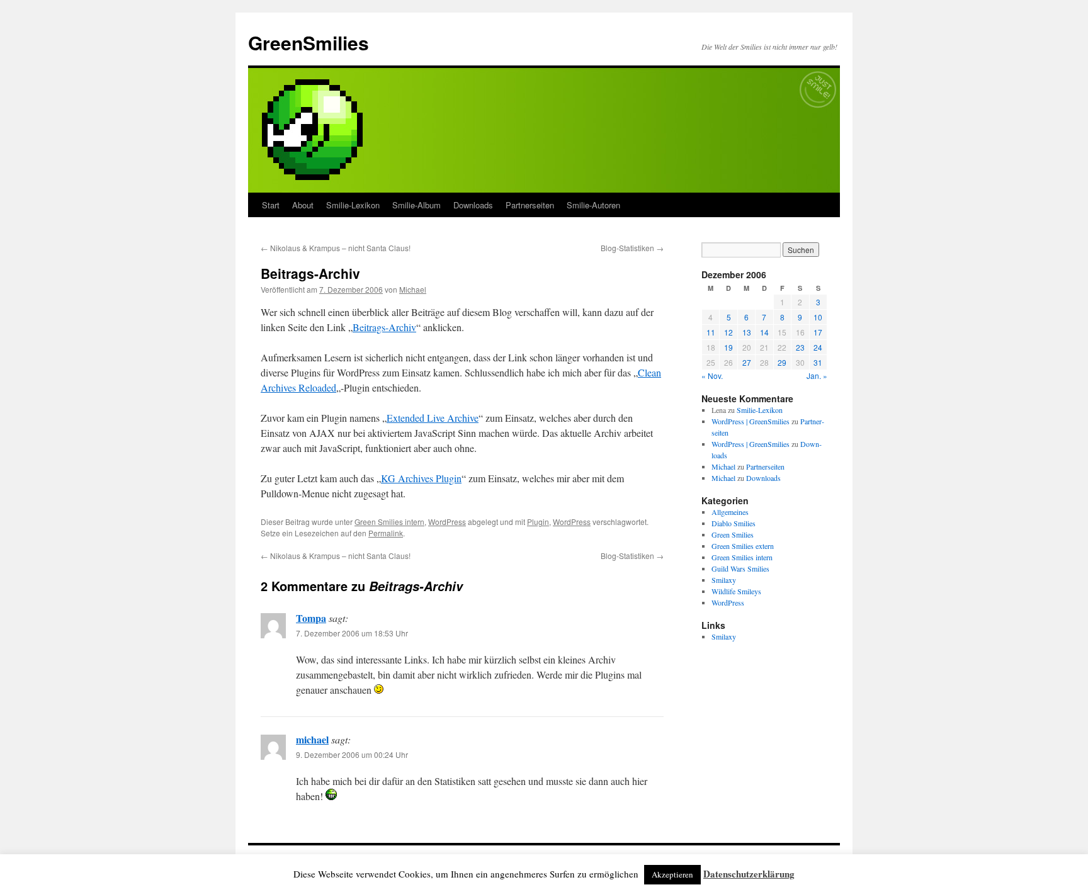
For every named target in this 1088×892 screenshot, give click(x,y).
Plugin (538, 521)
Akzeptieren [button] (672, 874)
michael (312, 739)
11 (710, 332)
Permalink (385, 533)
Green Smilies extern (742, 546)
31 (817, 362)
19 (728, 347)
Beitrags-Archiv (384, 327)
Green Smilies (732, 534)
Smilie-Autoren (593, 205)
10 (817, 317)
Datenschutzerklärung (749, 873)
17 (817, 332)
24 (817, 347)
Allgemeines (730, 512)
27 (746, 362)
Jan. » (817, 375)
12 (728, 332)
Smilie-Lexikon (353, 205)
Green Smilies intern (389, 521)
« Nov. (712, 375)
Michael (412, 289)
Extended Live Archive (433, 417)
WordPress (447, 521)
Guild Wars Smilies (740, 568)
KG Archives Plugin (421, 478)
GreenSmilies (308, 42)
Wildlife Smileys (736, 591)
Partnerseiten (530, 205)
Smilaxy (723, 580)
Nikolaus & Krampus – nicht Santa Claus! (336, 247)
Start (271, 205)
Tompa (311, 618)
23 (800, 347)
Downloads (473, 205)
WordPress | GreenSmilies (750, 421)
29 (782, 362)
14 (764, 332)
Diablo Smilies (733, 523)
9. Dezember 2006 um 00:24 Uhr (352, 754)
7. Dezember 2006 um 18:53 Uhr (352, 633)
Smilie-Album (416, 205)
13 (746, 332)
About (303, 205)
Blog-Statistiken (632, 247)
